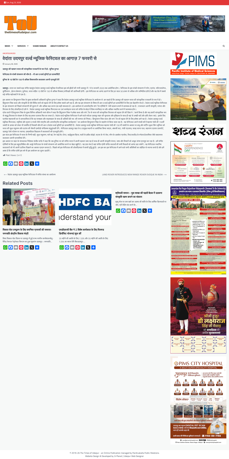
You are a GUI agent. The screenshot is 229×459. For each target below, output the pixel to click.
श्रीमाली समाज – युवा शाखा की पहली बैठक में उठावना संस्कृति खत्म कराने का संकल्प (138, 194)
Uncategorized (9, 53)
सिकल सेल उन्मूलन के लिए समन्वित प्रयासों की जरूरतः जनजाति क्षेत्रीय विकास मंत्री (27, 231)
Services (21, 46)
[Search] (224, 46)
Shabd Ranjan (39, 46)
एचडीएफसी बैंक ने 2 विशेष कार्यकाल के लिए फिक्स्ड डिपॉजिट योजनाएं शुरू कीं (81, 231)
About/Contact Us (59, 46)
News (7, 46)
